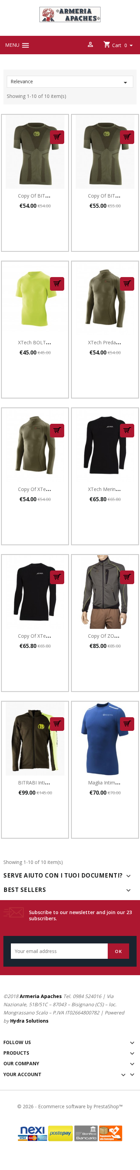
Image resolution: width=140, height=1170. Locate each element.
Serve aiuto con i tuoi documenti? (63, 875)
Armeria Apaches (41, 996)
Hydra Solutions (29, 1020)
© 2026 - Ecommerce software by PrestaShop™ (70, 1106)
